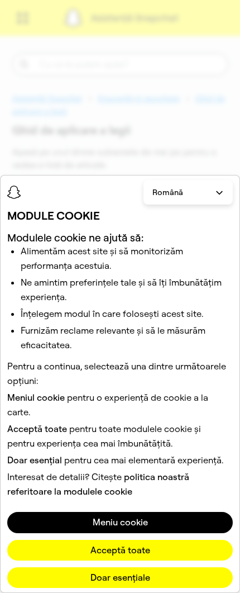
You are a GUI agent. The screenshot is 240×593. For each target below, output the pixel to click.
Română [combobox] (167, 192)
